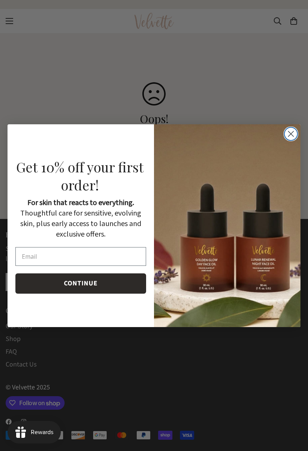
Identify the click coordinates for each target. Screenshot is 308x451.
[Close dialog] (290, 133)
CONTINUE (81, 283)
